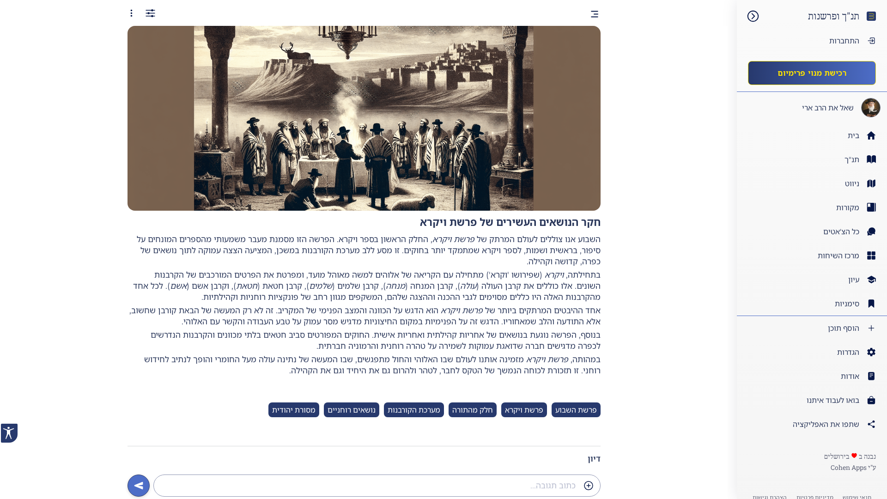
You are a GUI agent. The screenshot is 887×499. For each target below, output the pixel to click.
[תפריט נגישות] (9, 433)
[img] (748, 16)
